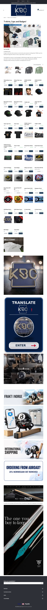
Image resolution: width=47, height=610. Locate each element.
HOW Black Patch (7, 209)
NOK (28, 1)
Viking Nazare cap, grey (8, 80)
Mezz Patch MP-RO (39, 167)
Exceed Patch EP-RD (18, 188)
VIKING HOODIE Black (27, 80)
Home (5, 17)
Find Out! (5, 588)
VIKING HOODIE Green (38, 80)
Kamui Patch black (39, 145)
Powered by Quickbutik (28, 606)
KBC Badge (6, 229)
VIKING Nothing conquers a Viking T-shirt (7, 146)
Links (5, 595)
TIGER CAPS (27, 102)
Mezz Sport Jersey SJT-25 (8, 102)
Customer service (7, 591)
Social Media (6, 598)
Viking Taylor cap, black (18, 80)
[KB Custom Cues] (21, 10)
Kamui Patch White (28, 145)
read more (5, 106)
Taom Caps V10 (7, 123)
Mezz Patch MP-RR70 (7, 188)
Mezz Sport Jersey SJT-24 (18, 102)
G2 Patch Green (38, 209)
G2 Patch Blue (27, 209)
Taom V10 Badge (7, 167)
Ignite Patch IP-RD (28, 188)
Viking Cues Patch (28, 167)
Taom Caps (16, 123)
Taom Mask (16, 229)
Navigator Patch (38, 188)
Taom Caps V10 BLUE (38, 102)
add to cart (10, 106)
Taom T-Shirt (17, 145)
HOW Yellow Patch (18, 209)
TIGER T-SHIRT (38, 123)
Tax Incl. (23, 1)
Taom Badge (17, 167)
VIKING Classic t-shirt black (28, 124)
